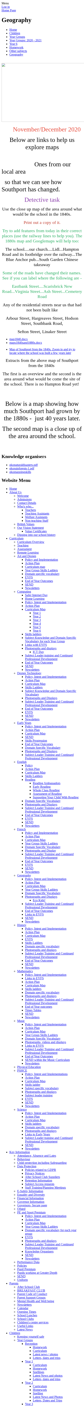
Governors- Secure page (32, 1205)
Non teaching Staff (36, 520)
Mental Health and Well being (35, 1301)
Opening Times (26, 1311)
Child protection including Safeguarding (42, 1162)
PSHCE (22, 1070)
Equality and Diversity (31, 1194)
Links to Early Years (37, 1134)
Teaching (23, 545)
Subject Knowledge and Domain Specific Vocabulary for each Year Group (50, 639)
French (21, 829)
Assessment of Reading (47, 793)
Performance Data (28, 1262)
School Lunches (27, 1315)
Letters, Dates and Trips (47, 1400)
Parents (13, 1283)
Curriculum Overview (30, 542)
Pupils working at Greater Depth (37, 1272)
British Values (25, 524)
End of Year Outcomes (39, 581)
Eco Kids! (39, 900)
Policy (29, 765)
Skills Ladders (34, 687)
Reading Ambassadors (46, 783)
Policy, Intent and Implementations (46, 1074)
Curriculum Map (35, 609)
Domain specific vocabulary (42, 574)
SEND (29, 584)
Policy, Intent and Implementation (45, 602)
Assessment (24, 549)
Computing (24, 591)
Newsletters (32, 588)
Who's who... (25, 506)
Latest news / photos (45, 1354)
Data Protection (26, 1166)
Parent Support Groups (31, 1297)
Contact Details (26, 503)
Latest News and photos (48, 1375)
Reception (31, 1343)
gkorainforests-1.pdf (21, 468)
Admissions (24, 499)
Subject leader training (39, 1095)
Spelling (38, 1393)
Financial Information (30, 1198)
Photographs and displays (40, 648)
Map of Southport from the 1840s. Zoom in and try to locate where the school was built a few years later (42, 351)
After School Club (28, 1287)
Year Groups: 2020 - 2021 (25, 40)
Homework (16, 47)
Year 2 (37, 616)
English (22, 762)
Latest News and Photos (48, 1397)
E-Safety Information (30, 1191)
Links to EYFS (34, 914)
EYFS (29, 577)
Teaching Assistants (37, 513)
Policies (22, 1265)
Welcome (23, 495)
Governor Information (30, 1201)
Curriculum (16, 538)
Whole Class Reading (46, 790)
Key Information (19, 1152)
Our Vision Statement (30, 527)
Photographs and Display (40, 850)
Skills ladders (33, 634)
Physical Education (29, 1067)
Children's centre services (32, 1322)
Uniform (22, 1279)
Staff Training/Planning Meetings (45, 1187)
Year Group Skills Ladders (41, 570)
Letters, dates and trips (46, 1358)
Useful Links (25, 1326)
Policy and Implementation (41, 559)
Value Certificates (36, 531)
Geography (16, 54)
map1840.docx (18, 339)
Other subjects (18, 51)
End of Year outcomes (38, 1006)
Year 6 (13, 44)
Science (22, 1109)
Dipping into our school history (36, 534)
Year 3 (37, 620)
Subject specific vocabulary (42, 1088)
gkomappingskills (20, 472)
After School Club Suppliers (42, 1177)
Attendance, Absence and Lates (36, 1155)
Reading (30, 779)
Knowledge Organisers (39, 1251)
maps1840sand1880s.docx (25, 342)
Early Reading (42, 786)
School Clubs (25, 1319)
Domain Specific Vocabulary (43, 747)
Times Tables (33, 1010)
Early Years (24, 723)
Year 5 (37, 627)
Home (13, 29)
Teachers (30, 510)
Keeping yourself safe (30, 1336)
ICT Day (38, 652)
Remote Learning (28, 552)
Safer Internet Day (36, 595)
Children (14, 33)
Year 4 (37, 623)
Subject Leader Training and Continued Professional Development (49, 703)
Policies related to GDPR (40, 1170)
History (21, 925)
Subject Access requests (39, 1184)
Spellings (38, 1372)
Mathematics (25, 971)
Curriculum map (35, 566)
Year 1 (37, 613)
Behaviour (23, 1159)
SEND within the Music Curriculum (47, 1060)
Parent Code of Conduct (32, 1294)
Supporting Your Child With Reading (56, 797)
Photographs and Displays (41, 698)
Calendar (22, 1308)
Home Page (9, 10)
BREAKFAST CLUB (31, 1290)
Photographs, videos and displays (45, 1042)
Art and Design (26, 556)
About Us (15, 492)
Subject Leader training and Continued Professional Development (49, 657)
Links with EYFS (36, 644)
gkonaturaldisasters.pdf (23, 465)
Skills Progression (36, 740)
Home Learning (35, 598)
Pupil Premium (26, 1269)
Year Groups (17, 36)
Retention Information (38, 1180)
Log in (6, 6)
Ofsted (21, 1209)
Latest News (25, 1329)
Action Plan (32, 563)
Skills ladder (32, 1084)
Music (21, 1021)
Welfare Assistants (36, 517)
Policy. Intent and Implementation (45, 974)
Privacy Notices (35, 1173)
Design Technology (29, 673)
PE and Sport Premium (31, 1212)
